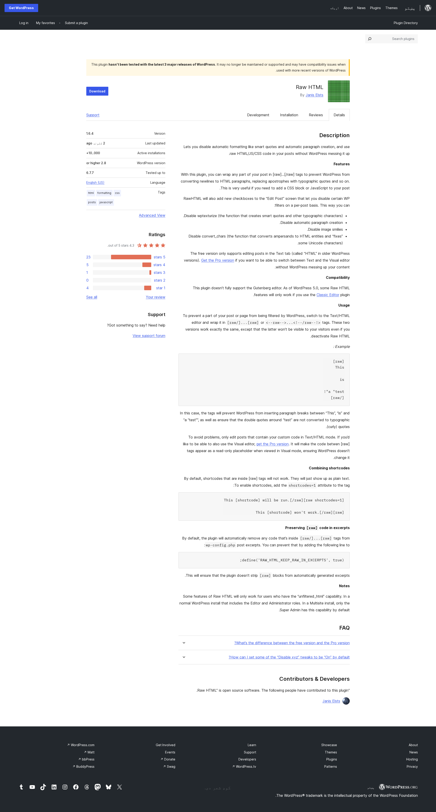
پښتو (370, 787)
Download (97, 91)
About (413, 745)
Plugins (331, 759)
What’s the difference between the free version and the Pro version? (292, 643)
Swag (169, 766)
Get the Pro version (217, 260)
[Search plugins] (369, 38)
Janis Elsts (314, 95)
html (91, 193)
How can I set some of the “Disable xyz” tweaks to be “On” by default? (289, 657)
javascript (106, 202)
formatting (104, 193)
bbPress (86, 759)
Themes (331, 752)
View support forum (149, 335)
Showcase (329, 745)
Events (170, 752)
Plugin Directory (406, 23)
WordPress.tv (244, 766)
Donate (167, 759)
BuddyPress (83, 766)
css (117, 193)
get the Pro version (272, 444)
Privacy (412, 766)
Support (92, 115)
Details (339, 115)
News (413, 752)
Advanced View (152, 215)
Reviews (316, 115)
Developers (247, 759)
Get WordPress (21, 8)
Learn (252, 745)
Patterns (330, 766)
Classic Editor (328, 294)
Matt (89, 752)
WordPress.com (80, 745)
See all (91, 297)
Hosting (412, 759)
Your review (155, 297)
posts (92, 202)
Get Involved (165, 745)
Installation (289, 115)
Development (258, 115)
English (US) (95, 182)
